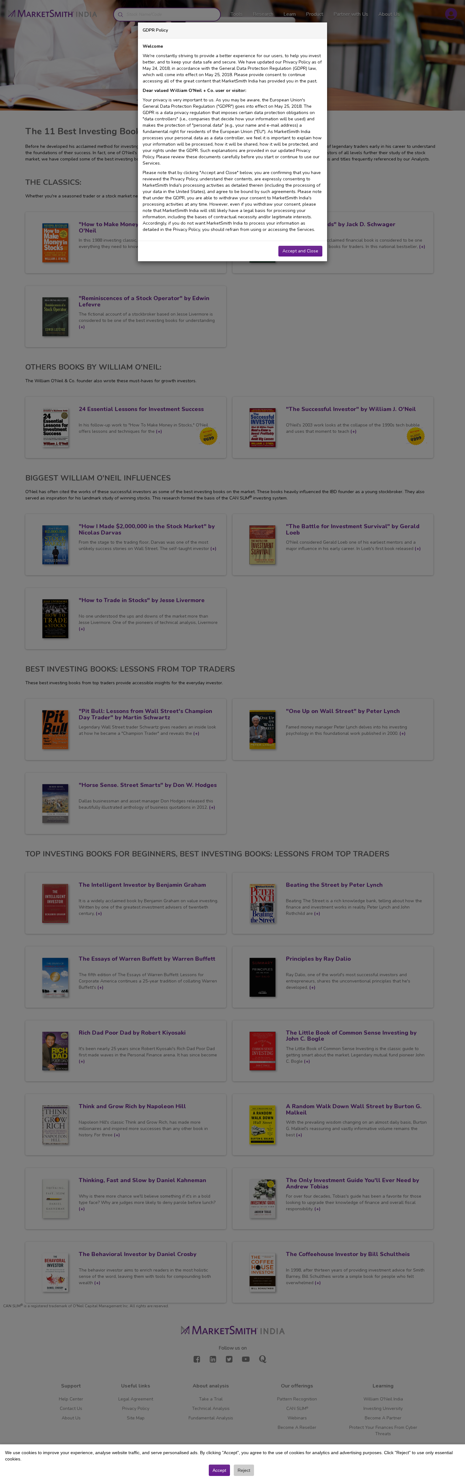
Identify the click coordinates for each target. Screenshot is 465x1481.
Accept (219, 1470)
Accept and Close (300, 251)
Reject (244, 1470)
